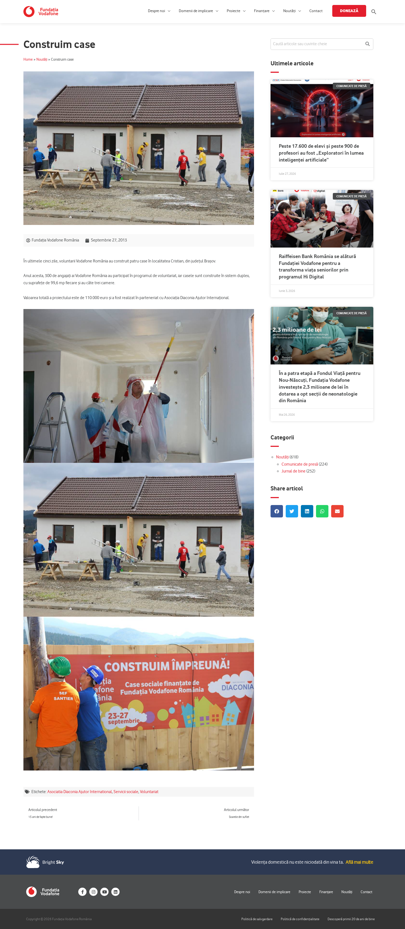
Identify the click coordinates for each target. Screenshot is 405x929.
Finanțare (261, 11)
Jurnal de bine (294, 471)
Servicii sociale (126, 791)
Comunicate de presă (300, 464)
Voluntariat (149, 791)
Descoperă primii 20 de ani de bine (351, 919)
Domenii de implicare (196, 11)
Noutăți (289, 11)
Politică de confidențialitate (300, 919)
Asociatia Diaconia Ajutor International (79, 791)
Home (28, 59)
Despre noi (156, 11)
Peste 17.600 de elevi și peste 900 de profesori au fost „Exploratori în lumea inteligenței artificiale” (321, 153)
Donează (349, 10)
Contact (316, 11)
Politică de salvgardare (256, 919)
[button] (374, 11)
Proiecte (233, 11)
